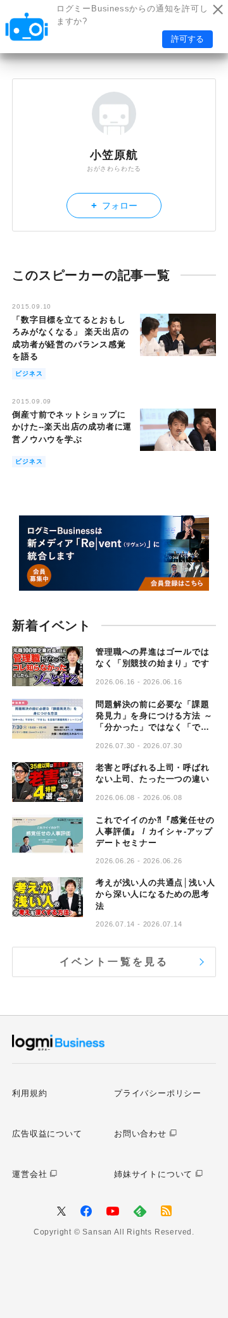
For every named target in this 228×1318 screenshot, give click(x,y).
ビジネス (28, 373)
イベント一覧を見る (114, 961)
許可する (187, 39)
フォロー (114, 205)
